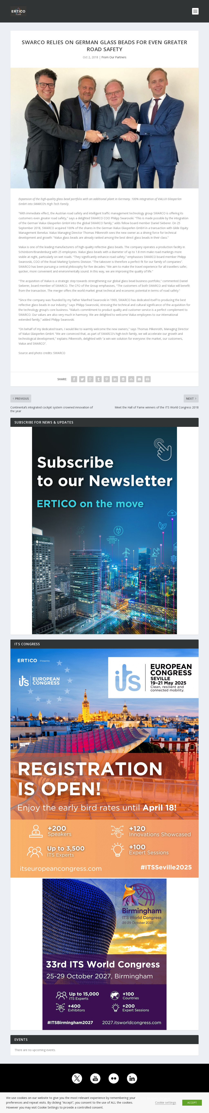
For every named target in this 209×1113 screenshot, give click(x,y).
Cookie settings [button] (165, 1102)
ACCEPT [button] (192, 1102)
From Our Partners (113, 57)
